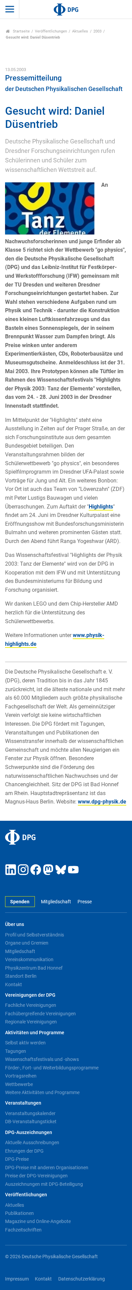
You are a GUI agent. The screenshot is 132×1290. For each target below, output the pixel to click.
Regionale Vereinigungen (31, 1021)
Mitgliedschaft (56, 902)
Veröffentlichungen (51, 31)
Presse (84, 902)
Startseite (21, 31)
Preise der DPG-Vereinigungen (36, 1175)
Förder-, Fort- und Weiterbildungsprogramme (51, 1067)
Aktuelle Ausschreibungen (32, 1142)
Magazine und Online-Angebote (38, 1221)
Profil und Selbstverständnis (34, 934)
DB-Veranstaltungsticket (31, 1121)
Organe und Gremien (26, 943)
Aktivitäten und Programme (34, 1033)
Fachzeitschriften (23, 1229)
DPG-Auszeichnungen (28, 1132)
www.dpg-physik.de (102, 801)
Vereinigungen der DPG (30, 995)
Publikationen (19, 1213)
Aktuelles (80, 31)
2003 (97, 31)
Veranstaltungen (23, 1103)
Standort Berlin (21, 976)
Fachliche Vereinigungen (30, 1005)
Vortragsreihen (21, 1076)
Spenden (19, 902)
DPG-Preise (17, 1159)
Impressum (17, 1279)
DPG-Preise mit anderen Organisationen (46, 1167)
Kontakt (13, 984)
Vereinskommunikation (29, 959)
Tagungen (15, 1051)
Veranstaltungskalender (30, 1113)
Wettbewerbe (19, 1084)
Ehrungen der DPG (24, 1151)
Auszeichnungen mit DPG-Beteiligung (44, 1184)
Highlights (101, 506)
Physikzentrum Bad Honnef (34, 968)
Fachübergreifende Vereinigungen (40, 1013)
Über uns (14, 924)
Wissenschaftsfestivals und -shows (42, 1059)
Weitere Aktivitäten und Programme (42, 1092)
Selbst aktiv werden (25, 1042)
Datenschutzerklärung (81, 1279)
